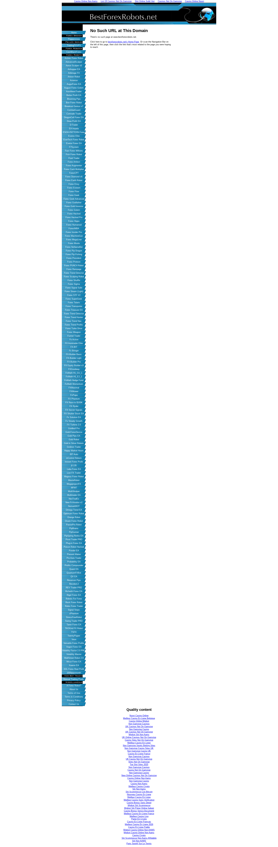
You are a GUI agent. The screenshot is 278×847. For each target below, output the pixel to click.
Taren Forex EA (74, 624)
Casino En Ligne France (139, 754)
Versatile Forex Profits (74, 643)
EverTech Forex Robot (73, 139)
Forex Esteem (73, 188)
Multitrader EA (74, 495)
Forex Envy (74, 184)
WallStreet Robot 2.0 (73, 658)
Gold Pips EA (74, 436)
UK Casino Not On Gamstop (139, 759)
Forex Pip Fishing (74, 254)
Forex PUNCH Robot (73, 265)
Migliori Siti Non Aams (139, 734)
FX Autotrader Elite (74, 343)
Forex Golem (74, 210)
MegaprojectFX (74, 484)
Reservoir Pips (74, 580)
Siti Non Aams (139, 789)
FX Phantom (74, 399)
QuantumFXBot (74, 573)
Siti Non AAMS (139, 841)
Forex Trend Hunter (74, 317)
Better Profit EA (73, 95)
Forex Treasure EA (74, 310)
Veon (74, 639)
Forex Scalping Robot (74, 276)
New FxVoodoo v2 (73, 502)
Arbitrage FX (74, 73)
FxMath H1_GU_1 (73, 373)
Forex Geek (73, 195)
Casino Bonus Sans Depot (139, 802)
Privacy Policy (74, 700)
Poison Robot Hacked (74, 547)
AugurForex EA (74, 84)
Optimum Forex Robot (74, 513)
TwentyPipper (74, 636)
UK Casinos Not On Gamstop (139, 726)
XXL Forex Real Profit (74, 669)
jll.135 (74, 465)
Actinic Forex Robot (74, 58)
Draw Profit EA (74, 121)
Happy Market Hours (73, 450)
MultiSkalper (74, 491)
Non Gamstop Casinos (139, 724)
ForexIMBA (74, 228)
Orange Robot (73, 517)
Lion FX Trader (74, 473)
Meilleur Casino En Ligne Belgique (139, 718)
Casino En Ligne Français (139, 821)
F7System (74, 147)
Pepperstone (74, 39)
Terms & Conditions (74, 697)
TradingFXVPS (74, 45)
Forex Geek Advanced (74, 199)
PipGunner (74, 532)
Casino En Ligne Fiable (139, 827)
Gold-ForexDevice (73, 432)
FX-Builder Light (73, 358)
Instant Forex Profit (74, 462)
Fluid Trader (73, 158)
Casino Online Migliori (139, 721)
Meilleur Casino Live (139, 816)
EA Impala (74, 128)
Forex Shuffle (74, 280)
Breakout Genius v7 (74, 106)
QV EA (74, 576)
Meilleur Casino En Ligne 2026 (139, 824)
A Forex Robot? (74, 685)
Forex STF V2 (73, 295)
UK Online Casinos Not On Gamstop (139, 737)
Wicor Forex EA (73, 661)
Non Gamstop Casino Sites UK (139, 748)
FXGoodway (74, 369)
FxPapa (74, 395)
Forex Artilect (74, 162)
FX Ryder (74, 406)
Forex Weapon (74, 332)
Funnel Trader (73, 336)
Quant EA (74, 569)
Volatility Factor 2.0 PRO (73, 650)
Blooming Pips (74, 99)
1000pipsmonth (74, 673)
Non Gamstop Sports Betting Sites (139, 745)
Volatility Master (73, 654)
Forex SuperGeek (74, 299)
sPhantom (74, 613)
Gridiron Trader (74, 447)
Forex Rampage (73, 269)
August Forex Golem (73, 88)
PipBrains (73, 528)
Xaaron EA (74, 665)
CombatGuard (73, 110)
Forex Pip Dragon (74, 250)
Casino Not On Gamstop (139, 770)
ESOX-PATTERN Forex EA (74, 132)
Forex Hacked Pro (73, 217)
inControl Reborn (74, 458)
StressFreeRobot (74, 617)
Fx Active (74, 339)
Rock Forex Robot (73, 602)
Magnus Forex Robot (74, 476)
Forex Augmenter (74, 165)
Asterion (74, 80)
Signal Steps (74, 610)
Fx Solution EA (74, 417)
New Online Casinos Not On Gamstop (139, 775)
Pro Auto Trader (74, 558)
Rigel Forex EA (74, 595)
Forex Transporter (74, 306)
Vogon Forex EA (74, 647)
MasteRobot (73, 480)
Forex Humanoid (74, 225)
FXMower (74, 391)
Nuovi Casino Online (139, 715)
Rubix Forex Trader (74, 606)
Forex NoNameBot (74, 247)
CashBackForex (73, 52)
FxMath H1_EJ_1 (74, 376)
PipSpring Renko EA (73, 536)
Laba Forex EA (74, 469)
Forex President (73, 258)
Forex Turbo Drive (73, 328)
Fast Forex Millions (74, 151)
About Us (74, 689)
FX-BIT (73, 347)
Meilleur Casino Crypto (139, 786)
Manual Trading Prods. (73, 679)
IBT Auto (74, 454)
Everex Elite (74, 136)
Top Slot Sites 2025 (139, 764)
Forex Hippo (73, 221)
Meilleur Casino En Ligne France (139, 813)
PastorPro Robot (74, 524)
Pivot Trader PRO (74, 539)
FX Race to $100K (74, 402)
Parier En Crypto (139, 819)
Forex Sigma (74, 284)
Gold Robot (74, 439)
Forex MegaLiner (74, 239)
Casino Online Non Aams (139, 778)
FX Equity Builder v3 (73, 365)
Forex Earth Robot (73, 180)
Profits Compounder (74, 565)
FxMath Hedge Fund (73, 380)
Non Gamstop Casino (139, 729)
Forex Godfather (73, 202)
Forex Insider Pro (74, 232)
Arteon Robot (74, 76)
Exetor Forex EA (74, 143)
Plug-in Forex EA (74, 543)
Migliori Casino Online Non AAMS (139, 830)
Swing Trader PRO (74, 621)
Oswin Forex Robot (74, 521)
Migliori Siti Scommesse (139, 805)
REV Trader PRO (74, 587)
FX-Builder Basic (74, 354)
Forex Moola (74, 243)
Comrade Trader (73, 114)
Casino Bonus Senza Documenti (139, 811)
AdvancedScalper (74, 62)
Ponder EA (74, 550)
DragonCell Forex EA (74, 117)
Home (74, 32)
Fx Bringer (74, 350)
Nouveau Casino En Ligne (139, 794)
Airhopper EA (74, 69)
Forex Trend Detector (74, 273)
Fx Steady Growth (73, 421)
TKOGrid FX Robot (74, 628)
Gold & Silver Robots (74, 443)
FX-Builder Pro (74, 362)
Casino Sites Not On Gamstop (139, 740)
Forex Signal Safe (73, 288)
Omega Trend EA (74, 510)
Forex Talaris (74, 302)
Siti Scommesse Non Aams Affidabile (139, 838)
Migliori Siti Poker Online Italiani (139, 808)
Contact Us (74, 704)
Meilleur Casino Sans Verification (139, 800)
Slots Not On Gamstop (139, 762)
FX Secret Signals (73, 410)
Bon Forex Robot (74, 102)
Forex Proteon (73, 262)
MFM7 (74, 487)
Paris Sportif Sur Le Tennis (139, 843)
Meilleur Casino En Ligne (139, 743)
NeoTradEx (74, 499)
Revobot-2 (74, 584)
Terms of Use (74, 693)
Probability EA (74, 561)
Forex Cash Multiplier (74, 169)
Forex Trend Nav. (74, 321)
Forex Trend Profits (74, 325)
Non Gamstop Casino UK (139, 751)
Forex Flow (74, 191)
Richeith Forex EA (73, 591)
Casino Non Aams (139, 783)
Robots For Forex (74, 599)
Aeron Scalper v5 (74, 65)
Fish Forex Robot (74, 154)
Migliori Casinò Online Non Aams (139, 832)
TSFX (74, 632)
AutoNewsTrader (74, 91)
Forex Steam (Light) (74, 291)
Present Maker (74, 554)
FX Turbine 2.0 (74, 425)
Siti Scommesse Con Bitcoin (139, 792)
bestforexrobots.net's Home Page (123, 42)
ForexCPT (74, 173)
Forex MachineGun (74, 236)
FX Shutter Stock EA (74, 413)
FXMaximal (74, 387)
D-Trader (74, 125)
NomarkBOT (74, 506)
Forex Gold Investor (74, 206)
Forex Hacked (73, 213)
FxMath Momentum (74, 384)
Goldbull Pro (74, 428)
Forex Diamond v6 (73, 176)
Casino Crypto (139, 835)
